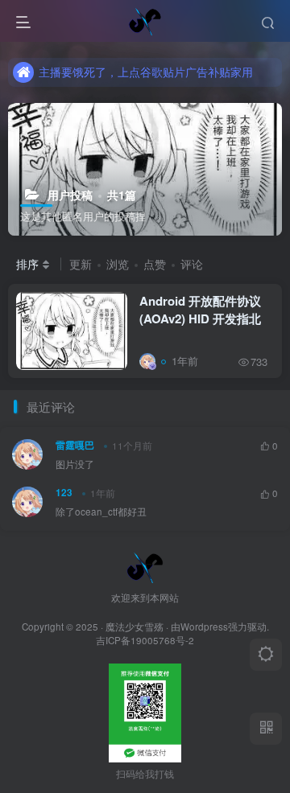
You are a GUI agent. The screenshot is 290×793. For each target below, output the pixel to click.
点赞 (154, 264)
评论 (191, 264)
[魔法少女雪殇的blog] (144, 565)
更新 (80, 264)
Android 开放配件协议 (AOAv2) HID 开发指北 (200, 309)
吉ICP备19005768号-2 (145, 640)
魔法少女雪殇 (135, 626)
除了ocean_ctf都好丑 (101, 511)
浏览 (117, 264)
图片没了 (75, 464)
